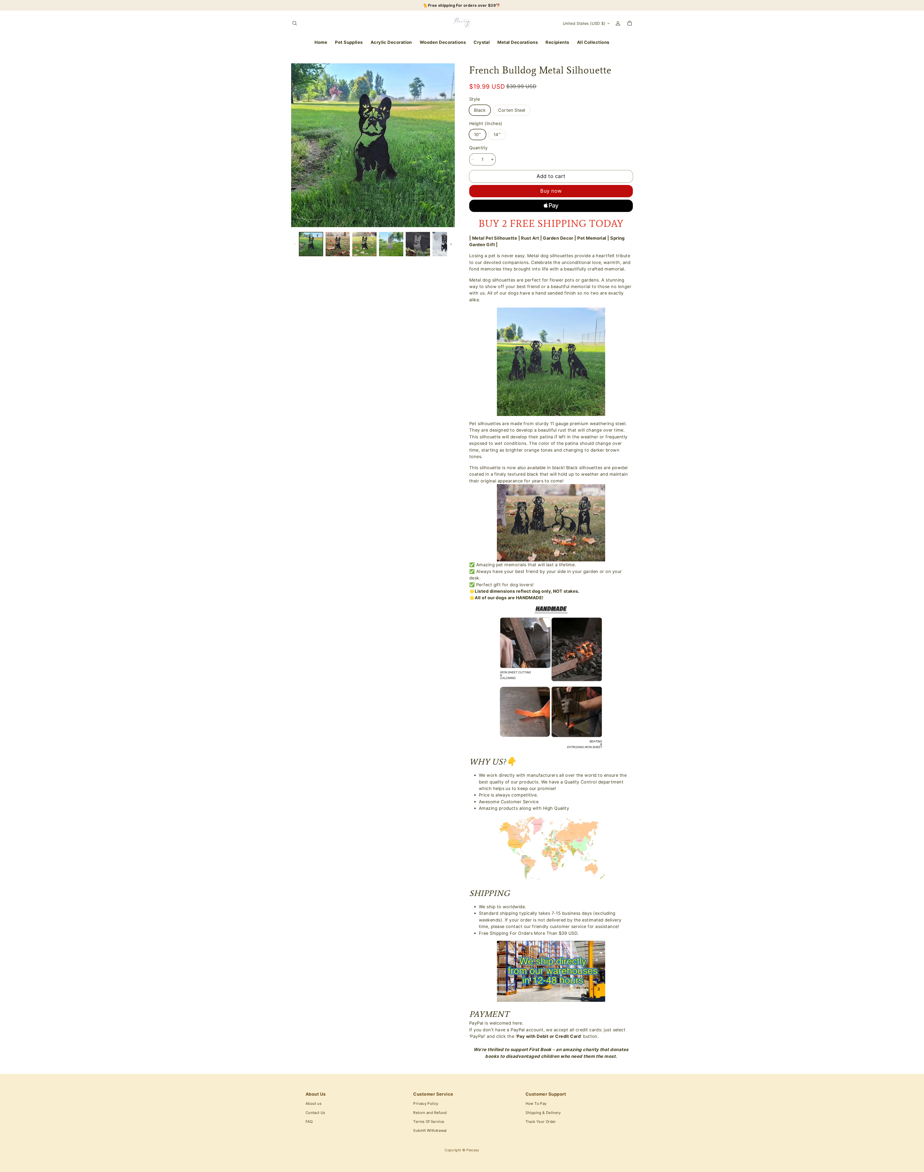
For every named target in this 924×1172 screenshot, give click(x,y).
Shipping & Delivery (543, 1113)
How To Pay (536, 1103)
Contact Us (315, 1113)
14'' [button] (497, 134)
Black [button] (480, 110)
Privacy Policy (425, 1103)
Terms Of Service (428, 1121)
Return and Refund (430, 1113)
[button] (294, 23)
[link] (349, 42)
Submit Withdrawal (430, 1130)
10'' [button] (477, 134)
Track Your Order (541, 1121)
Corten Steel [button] (511, 110)
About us (313, 1103)
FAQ (309, 1121)
